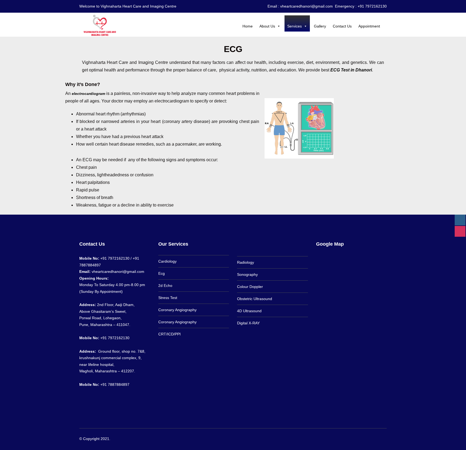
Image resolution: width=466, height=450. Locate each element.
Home (247, 26)
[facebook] (376, 438)
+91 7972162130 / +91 (119, 258)
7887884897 (90, 265)
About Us (267, 26)
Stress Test (167, 298)
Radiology (245, 262)
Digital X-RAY (248, 323)
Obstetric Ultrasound (254, 299)
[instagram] (384, 438)
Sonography (247, 274)
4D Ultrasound (249, 311)
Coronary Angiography (177, 310)
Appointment (369, 26)
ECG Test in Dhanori (351, 70)
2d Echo (165, 285)
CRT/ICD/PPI (169, 334)
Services (294, 26)
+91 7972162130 (114, 338)
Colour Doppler (250, 286)
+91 (104, 384)
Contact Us (342, 26)
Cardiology (167, 261)
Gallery (320, 26)
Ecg (161, 273)
